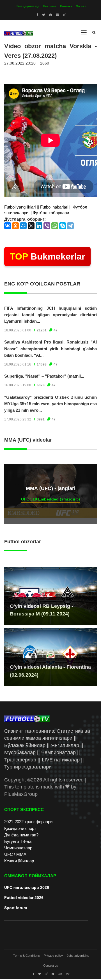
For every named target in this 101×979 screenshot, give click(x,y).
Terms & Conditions (26, 955)
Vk (68, 974)
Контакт (66, 6)
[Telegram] (70, 225)
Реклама (49, 6)
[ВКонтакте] (7, 225)
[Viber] (46, 225)
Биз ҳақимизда (28, 6)
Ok (60, 974)
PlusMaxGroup (21, 794)
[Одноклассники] (15, 225)
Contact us (50, 965)
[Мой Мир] (23, 225)
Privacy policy (53, 955)
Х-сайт (81, 6)
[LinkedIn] (39, 225)
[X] (31, 225)
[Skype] (62, 225)
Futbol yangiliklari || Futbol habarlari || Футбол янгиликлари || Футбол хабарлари (45, 210)
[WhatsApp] (54, 225)
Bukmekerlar (47, 256)
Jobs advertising (78, 955)
